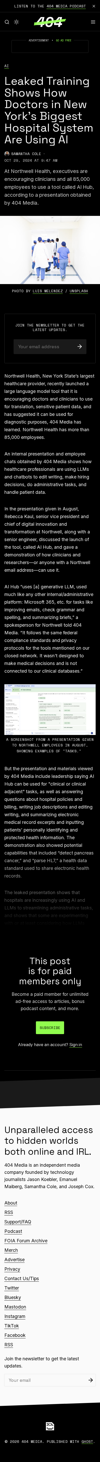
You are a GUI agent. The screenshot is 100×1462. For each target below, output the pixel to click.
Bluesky (12, 1297)
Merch (11, 1250)
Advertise (14, 1259)
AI (6, 66)
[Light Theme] (16, 22)
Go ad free (63, 40)
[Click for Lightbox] (50, 709)
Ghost (87, 1441)
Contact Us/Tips (21, 1278)
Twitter (11, 1288)
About (10, 1203)
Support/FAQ (17, 1221)
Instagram (14, 1316)
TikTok (11, 1325)
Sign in (75, 1044)
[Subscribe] (79, 346)
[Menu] (93, 22)
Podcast (13, 1231)
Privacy (12, 1269)
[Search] (6, 22)
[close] (94, 6)
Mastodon (15, 1306)
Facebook (15, 1335)
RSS (8, 1212)
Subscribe (50, 1027)
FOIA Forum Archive (25, 1240)
